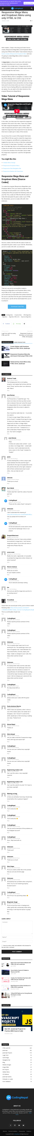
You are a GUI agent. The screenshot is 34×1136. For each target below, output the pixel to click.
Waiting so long (12, 793)
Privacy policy (22, 1131)
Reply (8, 390)
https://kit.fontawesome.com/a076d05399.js (19, 514)
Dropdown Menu (18, 315)
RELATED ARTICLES (7, 342)
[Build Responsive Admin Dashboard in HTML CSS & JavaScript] (5, 987)
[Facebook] (10, 1125)
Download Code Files (17, 306)
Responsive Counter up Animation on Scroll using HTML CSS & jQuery (25, 335)
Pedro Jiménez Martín (14, 706)
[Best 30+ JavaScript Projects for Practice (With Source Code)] (17, 1020)
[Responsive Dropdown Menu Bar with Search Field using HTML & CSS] (5, 356)
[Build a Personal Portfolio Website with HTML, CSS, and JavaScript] (5, 964)
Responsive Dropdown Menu (11, 165)
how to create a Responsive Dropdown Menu (14, 54)
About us (5, 1131)
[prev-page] (3, 370)
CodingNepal (11, 618)
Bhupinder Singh (12, 902)
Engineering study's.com (15, 769)
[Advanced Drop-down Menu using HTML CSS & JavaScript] (5, 363)
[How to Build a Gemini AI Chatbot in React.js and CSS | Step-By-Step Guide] (5, 972)
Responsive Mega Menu (26, 316)
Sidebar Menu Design (9, 162)
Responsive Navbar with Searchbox (13, 171)
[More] (24, 323)
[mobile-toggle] (2, 8)
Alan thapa (10, 866)
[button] (32, 8)
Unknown (10, 642)
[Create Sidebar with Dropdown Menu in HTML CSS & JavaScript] (5, 348)
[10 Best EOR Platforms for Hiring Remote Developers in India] (5, 995)
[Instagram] (14, 1125)
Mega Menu (4, 316)
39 (31, 20)
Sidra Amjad (11, 734)
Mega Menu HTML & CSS (14, 316)
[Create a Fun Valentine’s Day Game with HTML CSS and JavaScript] (5, 980)
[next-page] (5, 370)
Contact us (28, 1131)
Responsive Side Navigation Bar (12, 168)
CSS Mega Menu (9, 315)
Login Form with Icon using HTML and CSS (9, 334)
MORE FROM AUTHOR (19, 342)
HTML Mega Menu (27, 315)
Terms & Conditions (12, 1131)
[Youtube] (23, 1125)
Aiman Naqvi (11, 724)
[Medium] (19, 1125)
